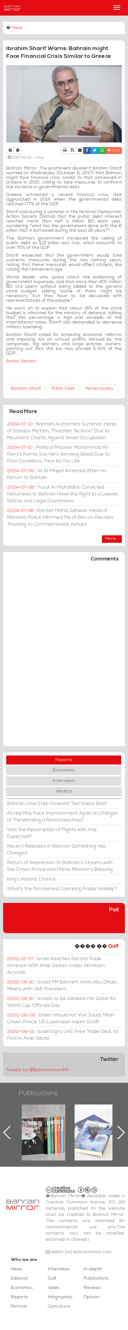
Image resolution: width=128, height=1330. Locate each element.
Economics (64, 770)
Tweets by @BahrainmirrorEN (37, 1070)
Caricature (59, 1306)
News (17, 28)
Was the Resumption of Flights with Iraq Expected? (51, 833)
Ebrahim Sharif (26, 389)
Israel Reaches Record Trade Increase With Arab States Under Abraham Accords (56, 965)
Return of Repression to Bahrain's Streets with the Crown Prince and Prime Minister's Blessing (60, 866)
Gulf (113, 946)
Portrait (19, 1306)
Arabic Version (21, 361)
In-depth (93, 1269)
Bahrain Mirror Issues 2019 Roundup (25, 1119)
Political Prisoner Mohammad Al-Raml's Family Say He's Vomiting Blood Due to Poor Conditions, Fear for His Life (58, 454)
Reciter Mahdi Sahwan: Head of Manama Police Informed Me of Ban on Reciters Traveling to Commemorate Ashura (60, 517)
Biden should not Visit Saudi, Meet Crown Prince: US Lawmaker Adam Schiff (61, 1019)
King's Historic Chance (31, 879)
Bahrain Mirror (12, 8)
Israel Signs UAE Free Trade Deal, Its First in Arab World (62, 1035)
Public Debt (63, 389)
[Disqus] (64, 657)
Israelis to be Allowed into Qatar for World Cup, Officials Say (61, 1002)
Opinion (92, 1297)
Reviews (92, 1288)
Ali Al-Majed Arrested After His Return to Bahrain (57, 474)
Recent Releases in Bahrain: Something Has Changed (56, 850)
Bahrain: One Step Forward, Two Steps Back (57, 803)
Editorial (19, 1278)
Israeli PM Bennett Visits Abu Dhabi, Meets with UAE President (62, 986)
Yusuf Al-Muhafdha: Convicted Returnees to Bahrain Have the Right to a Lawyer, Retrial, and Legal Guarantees (63, 494)
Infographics (60, 1297)
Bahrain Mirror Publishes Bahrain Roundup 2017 (78, 1122)
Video (53, 1288)
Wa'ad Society (99, 389)
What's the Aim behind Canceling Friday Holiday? (62, 888)
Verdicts (64, 791)
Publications (38, 1093)
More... (112, 539)
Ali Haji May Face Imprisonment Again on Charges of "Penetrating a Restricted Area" (62, 817)
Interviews (64, 781)
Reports (63, 760)
